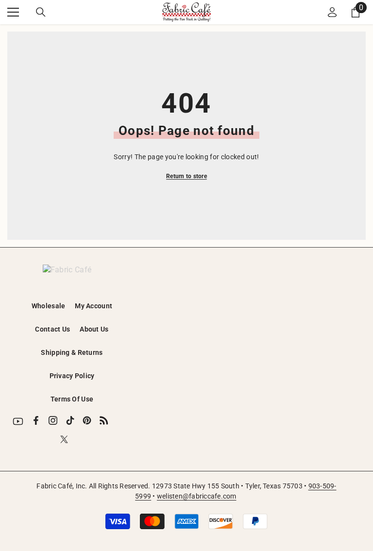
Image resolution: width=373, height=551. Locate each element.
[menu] (13, 12)
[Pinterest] (87, 420)
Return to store (186, 176)
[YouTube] (18, 421)
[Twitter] (64, 439)
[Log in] (332, 12)
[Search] (41, 12)
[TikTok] (70, 420)
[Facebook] (36, 420)
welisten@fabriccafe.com (197, 496)
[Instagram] (53, 420)
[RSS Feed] (104, 420)
